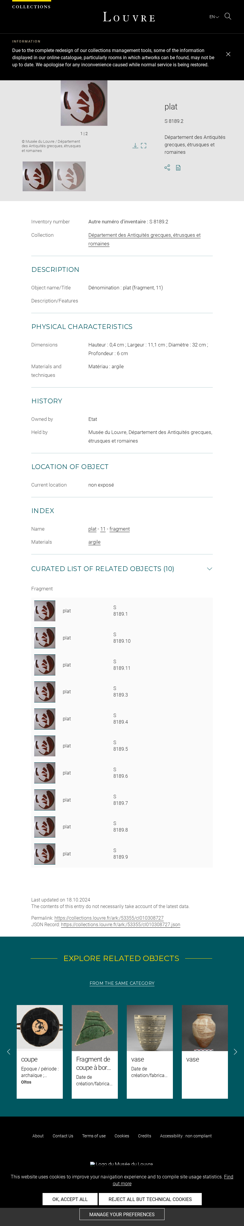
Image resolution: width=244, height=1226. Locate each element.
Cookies (122, 1135)
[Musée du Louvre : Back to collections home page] (129, 16)
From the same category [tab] (122, 983)
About (38, 1135)
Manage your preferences (122, 1214)
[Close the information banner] (228, 54)
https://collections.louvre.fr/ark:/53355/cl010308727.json (120, 924)
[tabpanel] (122, 1051)
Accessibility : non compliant (186, 1135)
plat (92, 529)
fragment (120, 529)
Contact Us (63, 1135)
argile (94, 542)
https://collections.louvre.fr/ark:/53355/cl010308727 (109, 918)
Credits (144, 1135)
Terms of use (94, 1135)
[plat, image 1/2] (38, 176)
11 (103, 529)
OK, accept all (70, 1199)
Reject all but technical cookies (150, 1199)
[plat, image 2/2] (70, 176)
